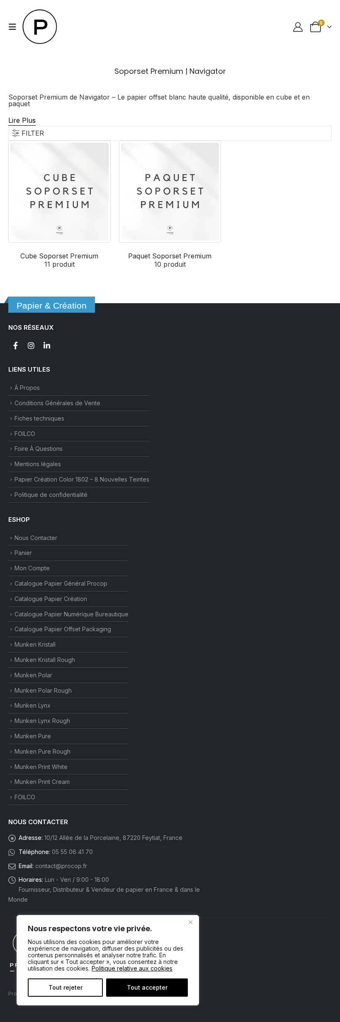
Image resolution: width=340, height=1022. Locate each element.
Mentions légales (38, 463)
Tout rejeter (66, 987)
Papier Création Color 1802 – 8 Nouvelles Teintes (82, 479)
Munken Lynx (33, 705)
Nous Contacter (36, 537)
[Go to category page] (59, 192)
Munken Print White (41, 766)
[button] (15, 27)
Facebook (15, 345)
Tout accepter (147, 987)
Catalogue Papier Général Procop (61, 583)
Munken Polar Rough (43, 690)
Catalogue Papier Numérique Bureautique (72, 614)
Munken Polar (33, 675)
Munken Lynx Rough (42, 720)
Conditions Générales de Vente (57, 402)
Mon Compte (32, 568)
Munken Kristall (35, 644)
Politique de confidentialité (51, 494)
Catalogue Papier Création (51, 598)
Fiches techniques (39, 418)
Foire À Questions (39, 448)
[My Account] (298, 27)
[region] (108, 960)
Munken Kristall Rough (45, 659)
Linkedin (47, 345)
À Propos (27, 387)
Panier (23, 552)
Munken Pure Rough (42, 751)
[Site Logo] (40, 27)
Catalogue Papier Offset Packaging (63, 629)
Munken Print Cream (42, 781)
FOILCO (25, 433)
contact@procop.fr (61, 865)
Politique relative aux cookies (132, 968)
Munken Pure (33, 736)
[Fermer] (190, 922)
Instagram (31, 345)
